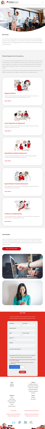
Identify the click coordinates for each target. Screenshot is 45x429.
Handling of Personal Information (31, 410)
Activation (33, 392)
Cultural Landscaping (33, 391)
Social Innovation (11, 406)
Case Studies (12, 399)
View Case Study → (8, 275)
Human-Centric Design (33, 387)
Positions (33, 397)
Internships (33, 399)
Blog (12, 397)
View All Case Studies (11, 248)
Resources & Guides (12, 400)
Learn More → (8, 101)
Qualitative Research (33, 384)
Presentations (12, 402)
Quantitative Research (33, 389)
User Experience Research (33, 385)
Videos (11, 404)
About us (12, 385)
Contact (12, 384)
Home (12, 382)
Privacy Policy (13, 410)
